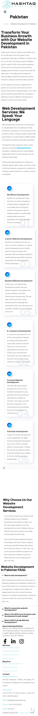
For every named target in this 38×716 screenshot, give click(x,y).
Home (6, 24)
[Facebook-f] (5, 641)
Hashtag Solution (24, 713)
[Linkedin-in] (13, 641)
